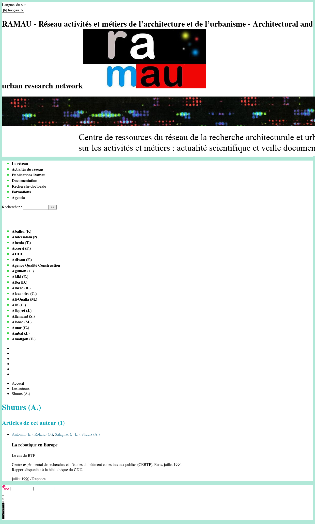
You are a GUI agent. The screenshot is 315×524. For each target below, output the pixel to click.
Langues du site (14, 4)
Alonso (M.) (22, 322)
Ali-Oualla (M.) (24, 299)
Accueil (18, 383)
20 (14, 353)
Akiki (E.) (20, 276)
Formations (21, 192)
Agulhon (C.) (23, 271)
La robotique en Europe (35, 444)
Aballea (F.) (21, 231)
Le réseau (20, 163)
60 (14, 363)
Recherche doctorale (29, 186)
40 (14, 358)
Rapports (39, 478)
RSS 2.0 (62, 488)
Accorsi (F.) (21, 248)
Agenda (18, 197)
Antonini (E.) (22, 434)
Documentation (24, 180)
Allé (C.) (19, 305)
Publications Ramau (29, 175)
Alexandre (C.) (24, 293)
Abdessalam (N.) (25, 237)
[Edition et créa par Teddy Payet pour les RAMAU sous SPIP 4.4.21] (3, 517)
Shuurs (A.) (90, 434)
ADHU (18, 254)
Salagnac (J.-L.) (67, 434)
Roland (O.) (43, 434)
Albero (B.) (21, 288)
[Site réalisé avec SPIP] (5, 488)
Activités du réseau (27, 169)
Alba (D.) (19, 282)
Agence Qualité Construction (36, 265)
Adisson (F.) (22, 259)
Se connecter (22, 488)
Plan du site (44, 488)
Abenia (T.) (21, 242)
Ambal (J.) (21, 333)
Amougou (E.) (23, 339)
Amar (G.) (20, 327)
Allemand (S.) (23, 316)
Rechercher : (12, 206)
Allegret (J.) (22, 310)
